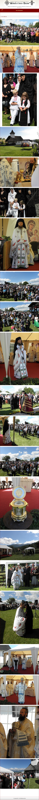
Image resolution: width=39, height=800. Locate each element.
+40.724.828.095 (19, 10)
